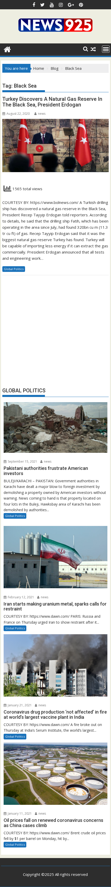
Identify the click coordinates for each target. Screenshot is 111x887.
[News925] (7, 48)
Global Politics (13, 269)
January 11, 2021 (19, 813)
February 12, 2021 (20, 597)
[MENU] (106, 49)
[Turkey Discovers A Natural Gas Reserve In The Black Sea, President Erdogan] (55, 148)
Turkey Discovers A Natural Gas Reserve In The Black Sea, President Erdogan (52, 102)
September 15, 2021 (22, 461)
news (41, 113)
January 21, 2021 (19, 705)
